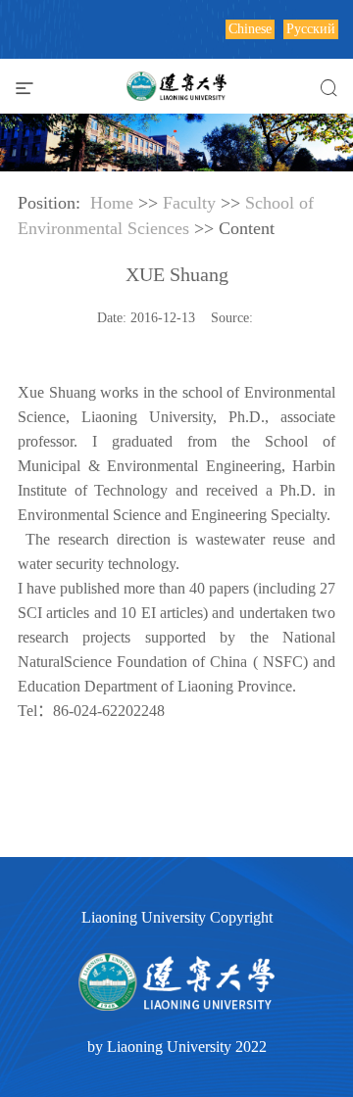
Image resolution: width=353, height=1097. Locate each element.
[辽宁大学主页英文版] (176, 83)
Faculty (189, 203)
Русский (310, 29)
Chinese (250, 29)
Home (111, 203)
